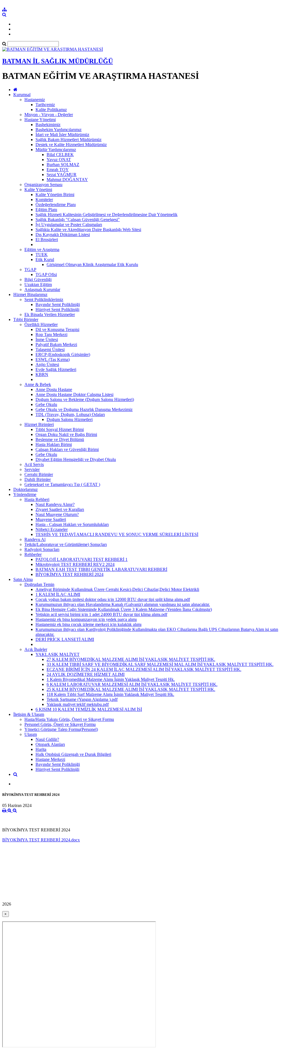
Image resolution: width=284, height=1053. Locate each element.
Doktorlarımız (25, 489)
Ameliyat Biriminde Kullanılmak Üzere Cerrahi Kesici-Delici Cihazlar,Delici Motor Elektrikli (117, 589)
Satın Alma (23, 579)
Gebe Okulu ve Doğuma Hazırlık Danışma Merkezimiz (84, 409)
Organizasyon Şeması (43, 184)
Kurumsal (22, 94)
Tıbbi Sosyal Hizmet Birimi (60, 429)
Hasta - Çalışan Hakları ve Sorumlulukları (72, 524)
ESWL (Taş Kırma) (53, 359)
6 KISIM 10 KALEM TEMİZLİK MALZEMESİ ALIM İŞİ (89, 709)
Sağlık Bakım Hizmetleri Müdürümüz (69, 139)
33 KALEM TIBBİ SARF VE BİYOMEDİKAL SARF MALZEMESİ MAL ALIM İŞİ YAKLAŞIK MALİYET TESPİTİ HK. (160, 664)
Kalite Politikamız (51, 109)
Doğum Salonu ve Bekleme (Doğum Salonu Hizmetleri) (85, 399)
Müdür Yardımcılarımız (56, 149)
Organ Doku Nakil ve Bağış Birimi (66, 434)
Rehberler (33, 554)
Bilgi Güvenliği (38, 279)
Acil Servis (34, 464)
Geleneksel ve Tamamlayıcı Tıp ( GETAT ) (62, 484)
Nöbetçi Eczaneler (52, 529)
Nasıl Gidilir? (47, 739)
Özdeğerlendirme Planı (56, 204)
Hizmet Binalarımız (30, 294)
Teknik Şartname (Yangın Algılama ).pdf (82, 699)
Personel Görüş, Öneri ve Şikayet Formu (60, 724)
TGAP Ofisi (46, 274)
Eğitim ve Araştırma (41, 249)
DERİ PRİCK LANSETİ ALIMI (65, 639)
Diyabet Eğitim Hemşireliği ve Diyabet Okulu (76, 459)
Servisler (32, 469)
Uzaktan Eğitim (38, 284)
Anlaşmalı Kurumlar (42, 289)
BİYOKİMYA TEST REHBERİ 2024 (69, 574)
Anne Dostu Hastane (54, 389)
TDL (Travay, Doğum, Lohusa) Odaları (70, 414)
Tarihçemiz (45, 104)
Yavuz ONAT (59, 159)
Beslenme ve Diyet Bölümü (60, 439)
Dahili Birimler (37, 479)
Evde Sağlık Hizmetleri (56, 369)
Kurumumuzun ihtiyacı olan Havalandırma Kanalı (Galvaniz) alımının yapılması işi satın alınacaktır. (123, 604)
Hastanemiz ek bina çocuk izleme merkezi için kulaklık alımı (88, 624)
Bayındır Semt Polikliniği (58, 304)
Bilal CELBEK (60, 154)
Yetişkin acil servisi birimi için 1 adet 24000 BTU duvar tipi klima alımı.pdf (101, 614)
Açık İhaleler (35, 649)
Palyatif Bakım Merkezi (56, 344)
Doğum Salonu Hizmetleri (70, 419)
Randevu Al (34, 539)
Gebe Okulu (46, 404)
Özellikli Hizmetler (41, 324)
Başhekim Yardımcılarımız (59, 129)
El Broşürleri (47, 239)
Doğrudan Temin (39, 584)
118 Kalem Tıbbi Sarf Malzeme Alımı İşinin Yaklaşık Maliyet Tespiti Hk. (110, 694)
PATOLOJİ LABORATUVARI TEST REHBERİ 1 (82, 559)
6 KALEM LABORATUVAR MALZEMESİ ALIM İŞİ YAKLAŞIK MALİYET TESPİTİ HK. (132, 684)
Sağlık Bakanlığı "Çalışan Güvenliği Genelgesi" (78, 219)
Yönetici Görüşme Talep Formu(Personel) (61, 729)
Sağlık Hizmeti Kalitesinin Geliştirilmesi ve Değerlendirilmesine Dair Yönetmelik (107, 214)
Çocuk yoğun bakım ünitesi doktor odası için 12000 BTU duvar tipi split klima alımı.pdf (113, 599)
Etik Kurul (45, 259)
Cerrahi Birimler (38, 474)
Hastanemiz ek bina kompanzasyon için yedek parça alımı (86, 619)
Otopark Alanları (50, 744)
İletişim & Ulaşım (28, 714)
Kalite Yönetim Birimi (55, 194)
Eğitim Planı (46, 209)
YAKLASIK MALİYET (58, 654)
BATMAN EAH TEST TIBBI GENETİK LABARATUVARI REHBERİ (101, 569)
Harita (41, 749)
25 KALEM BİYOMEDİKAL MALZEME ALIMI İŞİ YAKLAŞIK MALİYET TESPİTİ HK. (131, 689)
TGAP (30, 269)
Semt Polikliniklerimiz (43, 299)
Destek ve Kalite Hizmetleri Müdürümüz (71, 144)
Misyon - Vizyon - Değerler (48, 114)
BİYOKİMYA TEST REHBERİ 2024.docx (41, 840)
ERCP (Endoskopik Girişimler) (63, 354)
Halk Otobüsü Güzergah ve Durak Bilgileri (73, 754)
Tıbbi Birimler (25, 319)
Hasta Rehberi (36, 499)
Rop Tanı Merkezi (51, 334)
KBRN (42, 374)
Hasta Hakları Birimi (54, 444)
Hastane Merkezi (50, 759)
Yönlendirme (24, 494)
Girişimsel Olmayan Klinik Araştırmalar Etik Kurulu (92, 264)
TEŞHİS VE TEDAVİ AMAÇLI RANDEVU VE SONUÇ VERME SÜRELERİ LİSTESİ (117, 534)
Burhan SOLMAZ (63, 164)
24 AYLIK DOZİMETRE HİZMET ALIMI (86, 674)
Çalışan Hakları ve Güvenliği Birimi (67, 449)
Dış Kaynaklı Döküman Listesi (63, 234)
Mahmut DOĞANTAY (67, 179)
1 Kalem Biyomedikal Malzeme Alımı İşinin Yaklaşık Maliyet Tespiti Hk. (111, 679)
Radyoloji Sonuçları (41, 549)
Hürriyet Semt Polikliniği (57, 309)
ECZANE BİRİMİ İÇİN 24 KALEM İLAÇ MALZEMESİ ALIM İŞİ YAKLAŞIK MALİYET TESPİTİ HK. (144, 669)
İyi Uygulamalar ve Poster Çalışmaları (69, 224)
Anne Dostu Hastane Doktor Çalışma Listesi (74, 394)
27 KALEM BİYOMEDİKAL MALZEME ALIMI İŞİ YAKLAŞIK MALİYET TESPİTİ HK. (131, 659)
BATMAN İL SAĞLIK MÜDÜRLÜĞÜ (57, 61)
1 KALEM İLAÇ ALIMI (58, 594)
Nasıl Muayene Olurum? (57, 514)
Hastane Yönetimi (40, 119)
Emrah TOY (58, 169)
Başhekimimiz (48, 124)
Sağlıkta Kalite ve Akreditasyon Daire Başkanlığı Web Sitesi (88, 229)
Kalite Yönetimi (38, 189)
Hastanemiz (34, 99)
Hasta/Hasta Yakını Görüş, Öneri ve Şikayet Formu (69, 719)
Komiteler (44, 199)
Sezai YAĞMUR (62, 174)
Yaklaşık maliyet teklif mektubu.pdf (78, 704)
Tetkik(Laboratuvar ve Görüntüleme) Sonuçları (65, 544)
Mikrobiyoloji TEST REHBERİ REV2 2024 (75, 564)
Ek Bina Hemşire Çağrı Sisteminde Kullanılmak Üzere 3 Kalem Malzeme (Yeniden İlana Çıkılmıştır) (124, 609)
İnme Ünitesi (47, 339)
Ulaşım (30, 734)
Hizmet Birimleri (39, 424)
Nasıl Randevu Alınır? (55, 504)
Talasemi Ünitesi (50, 349)
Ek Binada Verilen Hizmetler (49, 314)
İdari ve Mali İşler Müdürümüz (62, 134)
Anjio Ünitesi (47, 364)
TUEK (42, 254)
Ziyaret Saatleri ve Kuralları (60, 509)
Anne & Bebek (37, 384)
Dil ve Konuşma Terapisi (57, 329)
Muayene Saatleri (51, 519)
